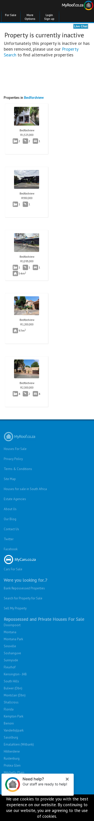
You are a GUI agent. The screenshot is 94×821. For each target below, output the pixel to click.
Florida (9, 709)
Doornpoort (12, 625)
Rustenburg (12, 758)
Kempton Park (13, 716)
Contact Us (11, 529)
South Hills (11, 681)
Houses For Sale (15, 449)
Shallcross (11, 702)
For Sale (10, 15)
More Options (30, 17)
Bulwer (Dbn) (13, 688)
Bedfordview (34, 97)
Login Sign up (49, 17)
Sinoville (10, 646)
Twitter (9, 539)
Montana (10, 632)
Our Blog (10, 519)
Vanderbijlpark (14, 730)
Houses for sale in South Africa (25, 489)
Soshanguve (12, 653)
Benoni (9, 723)
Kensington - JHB (15, 674)
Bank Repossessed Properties (24, 588)
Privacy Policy (13, 459)
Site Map (10, 479)
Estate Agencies (15, 499)
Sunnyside (11, 660)
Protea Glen (12, 765)
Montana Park (13, 639)
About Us (10, 509)
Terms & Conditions (18, 469)
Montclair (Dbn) (15, 695)
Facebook (11, 549)
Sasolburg (11, 737)
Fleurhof (10, 667)
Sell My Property (15, 608)
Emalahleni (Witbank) (19, 744)
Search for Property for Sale (23, 598)
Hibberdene (12, 751)
